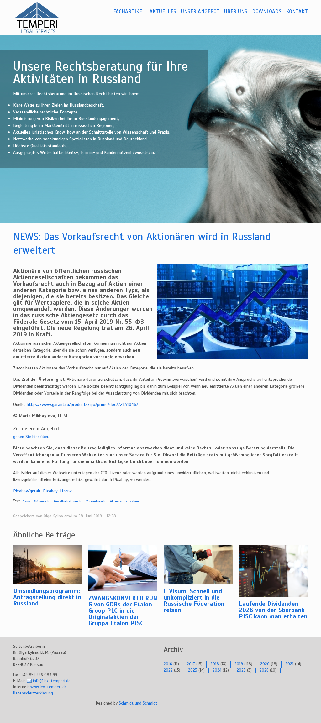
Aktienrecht (42, 501)
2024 (217, 670)
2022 (168, 670)
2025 (241, 670)
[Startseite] (44, 17)
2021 (289, 664)
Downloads (267, 11)
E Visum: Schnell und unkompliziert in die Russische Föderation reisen (194, 600)
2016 (168, 664)
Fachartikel (129, 11)
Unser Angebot (200, 11)
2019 (238, 664)
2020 (265, 664)
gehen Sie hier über (30, 436)
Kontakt (297, 11)
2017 (191, 664)
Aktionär (116, 501)
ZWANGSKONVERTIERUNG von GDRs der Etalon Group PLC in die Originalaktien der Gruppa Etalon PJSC (122, 610)
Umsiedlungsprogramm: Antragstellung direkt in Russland (47, 597)
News (26, 501)
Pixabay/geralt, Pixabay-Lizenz (42, 491)
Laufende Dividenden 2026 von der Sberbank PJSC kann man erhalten (273, 610)
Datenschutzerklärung (33, 693)
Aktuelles (163, 11)
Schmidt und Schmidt (138, 703)
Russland (133, 501)
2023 (192, 670)
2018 (214, 664)
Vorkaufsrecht (96, 501)
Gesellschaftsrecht (68, 501)
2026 (264, 670)
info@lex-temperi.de (52, 681)
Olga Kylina (53, 516)
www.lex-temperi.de (48, 686)
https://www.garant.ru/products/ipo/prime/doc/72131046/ (82, 404)
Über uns (235, 11)
